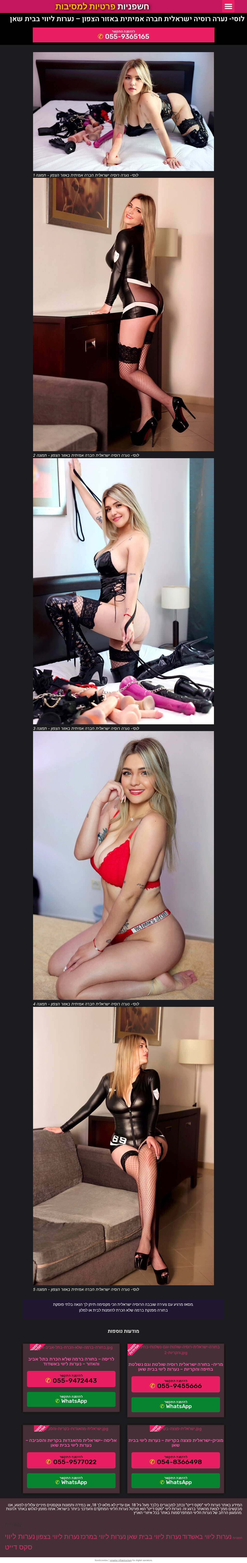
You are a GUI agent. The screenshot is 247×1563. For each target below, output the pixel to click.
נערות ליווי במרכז (103, 1536)
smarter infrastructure (121, 1560)
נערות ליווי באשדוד (207, 1536)
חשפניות (102, 6)
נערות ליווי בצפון (57, 1536)
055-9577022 (74, 1462)
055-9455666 (179, 1386)
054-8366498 (179, 1462)
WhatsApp (74, 1401)
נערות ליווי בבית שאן (154, 1536)
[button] (228, 6)
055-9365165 (127, 37)
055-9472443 (75, 1380)
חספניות (237, 1538)
